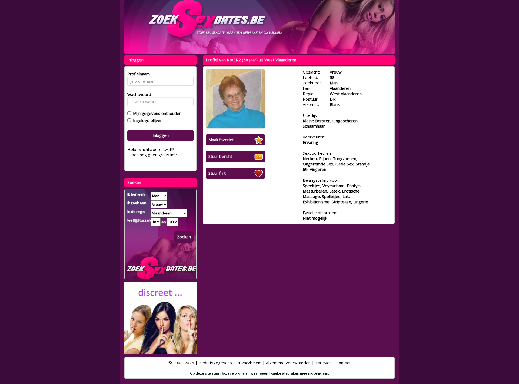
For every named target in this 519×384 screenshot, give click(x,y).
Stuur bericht (220, 156)
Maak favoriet (221, 139)
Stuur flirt (217, 173)
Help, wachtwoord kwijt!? (150, 149)
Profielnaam (137, 74)
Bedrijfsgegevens (215, 362)
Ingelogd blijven (146, 120)
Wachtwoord (137, 94)
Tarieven (323, 362)
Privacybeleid (249, 362)
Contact (343, 362)
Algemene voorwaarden (288, 362)
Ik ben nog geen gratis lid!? (152, 154)
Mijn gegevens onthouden (156, 113)
